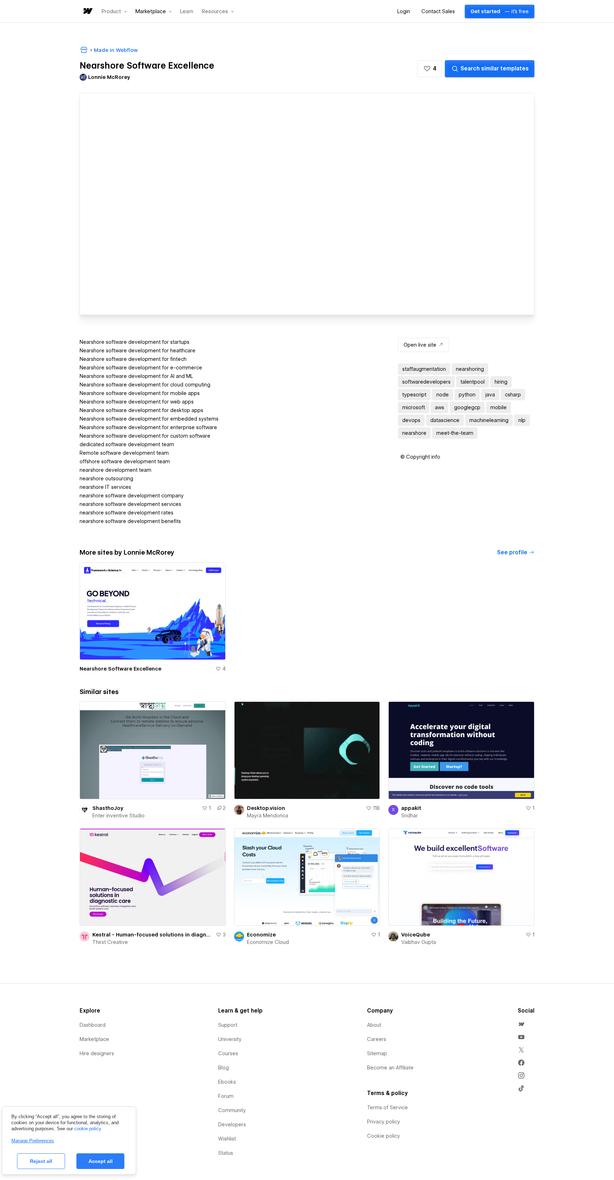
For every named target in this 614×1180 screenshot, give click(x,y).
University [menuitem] (230, 1039)
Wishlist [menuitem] (227, 1139)
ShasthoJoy (107, 808)
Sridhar (409, 815)
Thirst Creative (110, 942)
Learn (186, 12)
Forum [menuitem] (225, 1096)
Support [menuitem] (227, 1025)
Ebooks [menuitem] (227, 1082)
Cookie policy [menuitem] (383, 1136)
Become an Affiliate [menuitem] (390, 1067)
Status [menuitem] (225, 1153)
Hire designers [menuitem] (97, 1053)
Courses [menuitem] (228, 1053)
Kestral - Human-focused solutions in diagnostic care (152, 935)
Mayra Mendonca (267, 815)
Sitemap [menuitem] (377, 1053)
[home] (87, 11)
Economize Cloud (268, 942)
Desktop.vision (266, 808)
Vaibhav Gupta (418, 942)
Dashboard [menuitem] (93, 1025)
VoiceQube (415, 935)
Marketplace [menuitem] (94, 1039)
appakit (411, 808)
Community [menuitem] (232, 1110)
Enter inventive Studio (118, 815)
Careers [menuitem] (376, 1039)
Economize (261, 935)
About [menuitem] (374, 1025)
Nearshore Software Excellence (120, 669)
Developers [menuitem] (232, 1124)
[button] (114, 11)
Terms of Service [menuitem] (387, 1107)
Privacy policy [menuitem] (383, 1122)
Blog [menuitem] (223, 1067)
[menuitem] (521, 1024)
